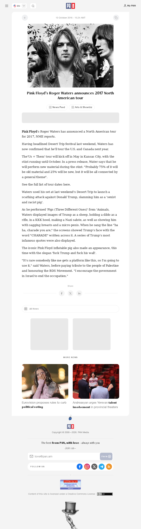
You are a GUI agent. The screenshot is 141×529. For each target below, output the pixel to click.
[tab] (89, 66)
